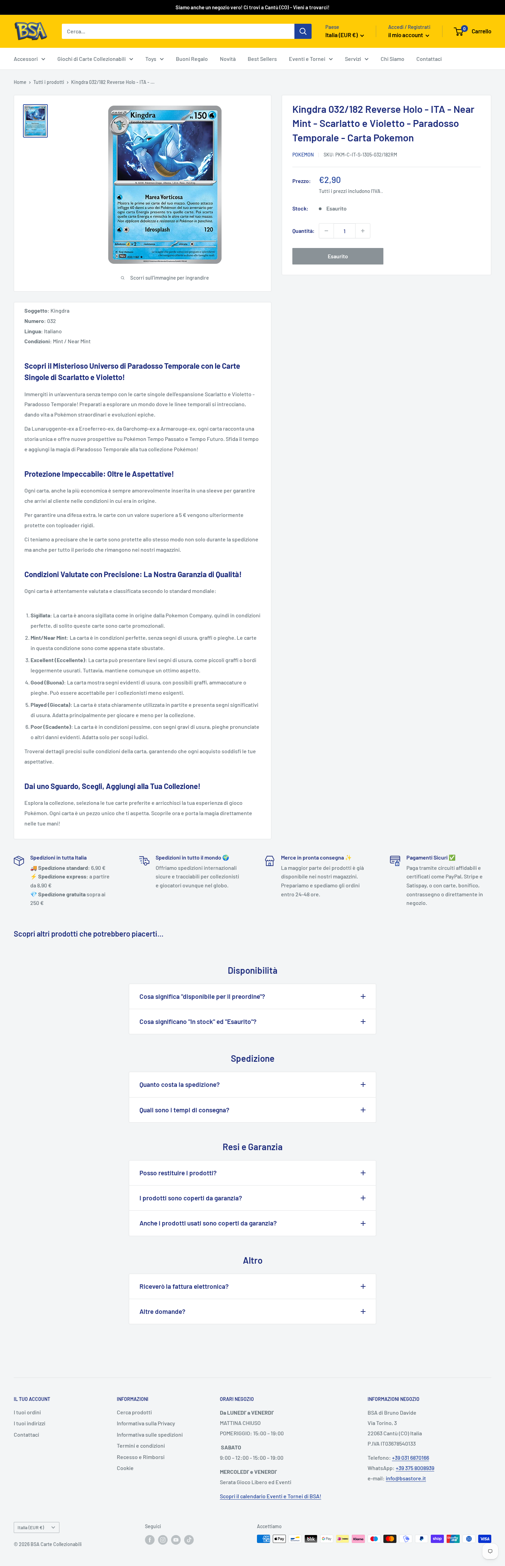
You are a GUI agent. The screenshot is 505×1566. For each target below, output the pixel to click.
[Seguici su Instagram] (163, 1539)
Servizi (353, 58)
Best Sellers (262, 58)
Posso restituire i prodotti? (178, 1173)
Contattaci (429, 58)
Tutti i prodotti (48, 82)
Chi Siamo (392, 58)
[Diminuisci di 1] (326, 231)
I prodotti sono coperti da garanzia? (190, 1198)
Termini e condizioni (141, 1445)
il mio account (406, 34)
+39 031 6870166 (410, 1457)
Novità (228, 58)
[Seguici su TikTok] (189, 1539)
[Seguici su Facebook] (150, 1539)
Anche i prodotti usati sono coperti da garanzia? (208, 1223)
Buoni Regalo (192, 58)
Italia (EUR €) (31, 1527)
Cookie (125, 1468)
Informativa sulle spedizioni (150, 1434)
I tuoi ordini (27, 1412)
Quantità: (303, 230)
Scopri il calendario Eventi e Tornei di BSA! (270, 1496)
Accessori (26, 58)
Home (20, 82)
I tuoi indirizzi (29, 1423)
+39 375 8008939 (415, 1468)
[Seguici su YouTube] (176, 1539)
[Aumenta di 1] (363, 231)
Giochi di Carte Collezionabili (91, 58)
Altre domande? (162, 1311)
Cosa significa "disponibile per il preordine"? (202, 996)
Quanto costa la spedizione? (179, 1084)
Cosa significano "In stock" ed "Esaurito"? (198, 1021)
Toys (150, 58)
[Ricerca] (303, 31)
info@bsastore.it (406, 1478)
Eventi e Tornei (307, 58)
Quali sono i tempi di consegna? (184, 1110)
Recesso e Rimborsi (141, 1457)
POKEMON (303, 155)
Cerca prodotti (134, 1412)
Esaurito (338, 256)
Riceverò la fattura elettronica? (184, 1286)
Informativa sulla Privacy (146, 1423)
